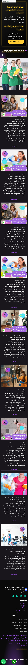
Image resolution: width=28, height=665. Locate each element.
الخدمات (22, 605)
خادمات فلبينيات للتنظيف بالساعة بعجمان (15, 549)
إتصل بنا (22, 603)
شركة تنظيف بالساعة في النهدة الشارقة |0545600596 (14, 637)
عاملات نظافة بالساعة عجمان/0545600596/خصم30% (16, 283)
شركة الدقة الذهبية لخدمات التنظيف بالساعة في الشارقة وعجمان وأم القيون (13, 50)
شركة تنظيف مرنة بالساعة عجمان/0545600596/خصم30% (16, 230)
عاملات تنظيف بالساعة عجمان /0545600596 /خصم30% (17, 338)
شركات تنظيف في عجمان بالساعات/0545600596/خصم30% (15, 122)
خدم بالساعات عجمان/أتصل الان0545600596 (17, 552)
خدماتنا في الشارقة (19, 610)
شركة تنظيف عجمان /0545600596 (15, 393)
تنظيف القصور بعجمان (8, 335)
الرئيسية (22, 607)
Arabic (5, 1)
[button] (3, 661)
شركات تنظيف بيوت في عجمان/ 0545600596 (16, 447)
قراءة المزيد (14, 146)
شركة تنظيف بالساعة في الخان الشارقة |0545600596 (14, 635)
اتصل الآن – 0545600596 (16, 41)
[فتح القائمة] (2, 55)
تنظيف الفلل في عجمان (19, 119)
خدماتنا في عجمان (19, 612)
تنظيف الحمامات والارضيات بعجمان (17, 174)
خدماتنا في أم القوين (19, 608)
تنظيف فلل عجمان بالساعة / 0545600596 (17, 500)
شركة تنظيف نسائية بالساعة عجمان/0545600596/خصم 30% (15, 177)
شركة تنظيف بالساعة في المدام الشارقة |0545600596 (14, 638)
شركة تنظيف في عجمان (21, 649)
